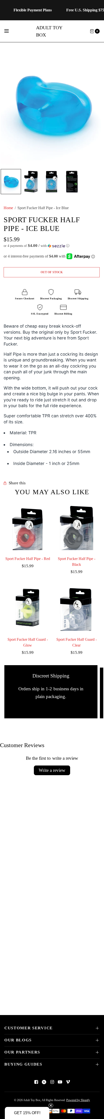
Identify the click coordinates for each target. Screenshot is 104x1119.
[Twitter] (44, 1082)
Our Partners (22, 1052)
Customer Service (28, 1028)
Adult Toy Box (49, 31)
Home (8, 208)
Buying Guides (23, 1064)
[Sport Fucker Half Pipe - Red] (27, 527)
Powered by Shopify (78, 1100)
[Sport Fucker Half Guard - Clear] (76, 607)
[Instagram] (52, 1082)
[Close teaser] (50, 1105)
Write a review (52, 770)
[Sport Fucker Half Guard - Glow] (27, 607)
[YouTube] (60, 1082)
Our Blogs (18, 1040)
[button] (52, 245)
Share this (17, 483)
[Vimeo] (68, 1082)
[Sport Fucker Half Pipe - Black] (76, 527)
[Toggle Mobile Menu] (9, 31)
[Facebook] (36, 1082)
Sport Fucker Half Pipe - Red (27, 559)
